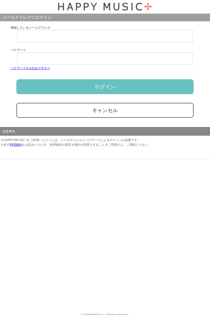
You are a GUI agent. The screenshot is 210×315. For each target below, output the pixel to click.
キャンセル (105, 110)
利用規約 (16, 144)
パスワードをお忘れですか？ (30, 68)
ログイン (105, 87)
